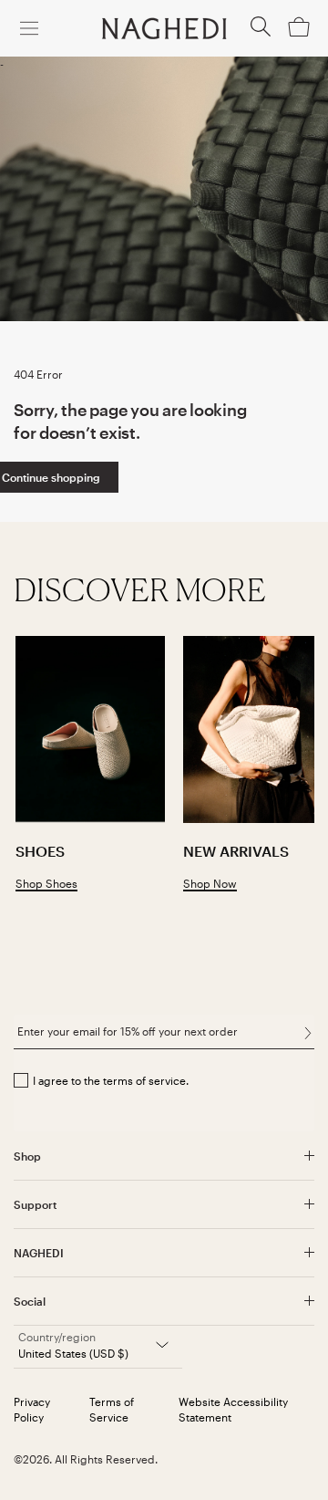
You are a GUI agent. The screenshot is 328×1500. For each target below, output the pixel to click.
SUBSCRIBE (307, 1033)
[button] (261, 32)
